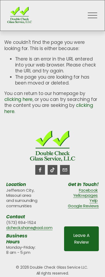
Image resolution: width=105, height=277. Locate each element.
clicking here (18, 99)
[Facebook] (40, 170)
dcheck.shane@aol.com (29, 227)
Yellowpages (85, 195)
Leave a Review (81, 238)
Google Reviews (83, 205)
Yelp (93, 200)
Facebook (88, 190)
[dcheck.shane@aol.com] (65, 170)
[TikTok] (52, 170)
